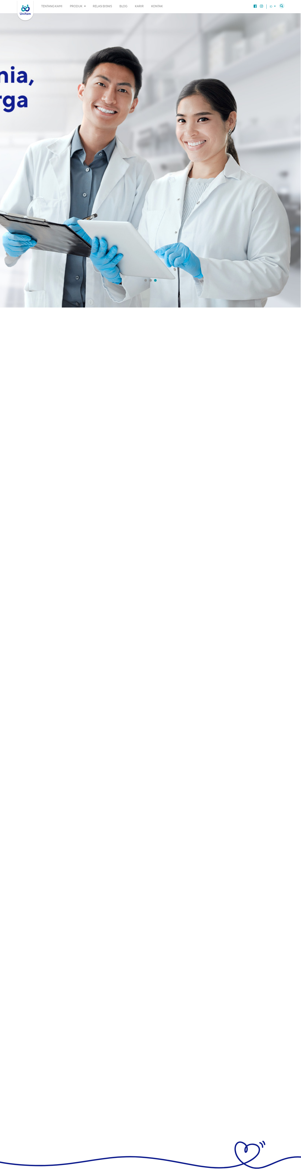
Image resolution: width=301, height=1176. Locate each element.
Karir (139, 6)
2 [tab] (150, 280)
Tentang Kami (51, 6)
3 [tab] (155, 280)
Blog (123, 6)
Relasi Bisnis (102, 6)
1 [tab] (145, 280)
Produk (76, 6)
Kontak (157, 6)
